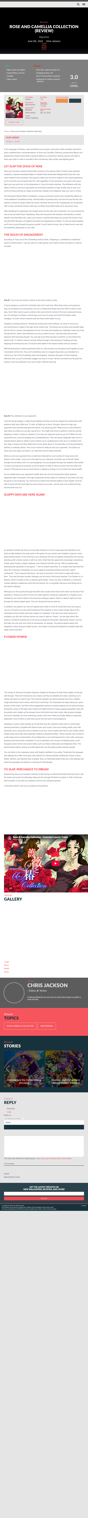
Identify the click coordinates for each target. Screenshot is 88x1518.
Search (78, 4)
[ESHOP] (62, 101)
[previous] (9, 1069)
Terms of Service (48, 1209)
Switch (17, 141)
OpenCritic (22, 1207)
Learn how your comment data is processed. (54, 1158)
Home (6, 131)
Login (8, 1112)
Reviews (44, 22)
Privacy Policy (38, 1209)
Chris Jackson (53, 41)
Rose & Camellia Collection (20, 1026)
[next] (79, 1069)
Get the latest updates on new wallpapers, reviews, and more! (44, 1188)
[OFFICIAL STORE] (75, 101)
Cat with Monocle (11, 4)
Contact (83, 1205)
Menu (83, 4)
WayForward (47, 1026)
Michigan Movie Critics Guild (44, 1207)
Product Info (14, 122)
